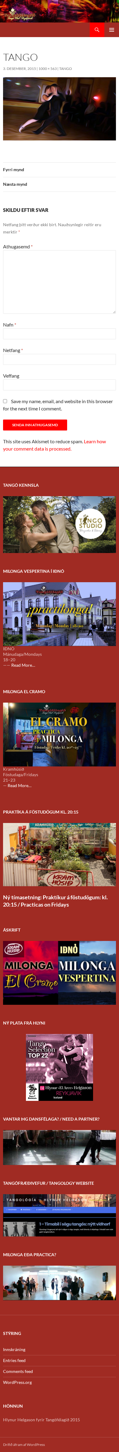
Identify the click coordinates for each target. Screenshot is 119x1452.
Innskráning (14, 1349)
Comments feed (18, 1371)
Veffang (11, 376)
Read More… (23, 665)
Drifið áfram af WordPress (24, 1444)
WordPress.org (17, 1382)
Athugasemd (18, 246)
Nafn (9, 324)
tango (65, 68)
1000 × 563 (47, 68)
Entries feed (14, 1360)
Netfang (13, 350)
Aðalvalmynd (111, 29)
